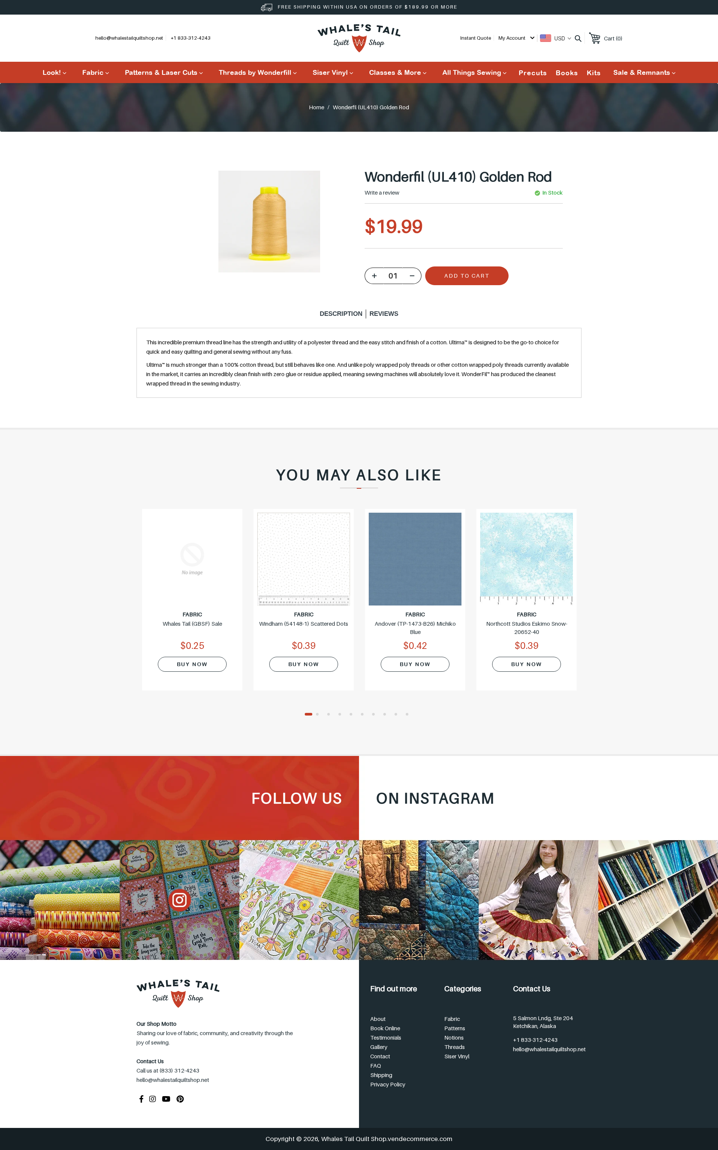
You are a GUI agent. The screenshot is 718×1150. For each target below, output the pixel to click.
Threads (454, 1046)
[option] (192, 604)
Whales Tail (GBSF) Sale (192, 623)
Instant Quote (475, 38)
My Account (512, 38)
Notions (454, 1037)
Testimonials (385, 1037)
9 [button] (398, 715)
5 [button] (353, 715)
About (378, 1018)
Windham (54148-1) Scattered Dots (303, 623)
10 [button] (409, 715)
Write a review (382, 192)
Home (316, 107)
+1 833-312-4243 (535, 1039)
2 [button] (319, 715)
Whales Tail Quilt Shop (353, 1139)
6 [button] (364, 715)
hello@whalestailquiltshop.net (129, 38)
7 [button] (376, 715)
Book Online (385, 1028)
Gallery (378, 1046)
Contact (380, 1056)
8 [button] (387, 715)
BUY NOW (192, 664)
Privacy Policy (387, 1084)
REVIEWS (383, 313)
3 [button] (331, 715)
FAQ (375, 1065)
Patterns (454, 1028)
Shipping (381, 1074)
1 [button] (308, 715)
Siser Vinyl (456, 1056)
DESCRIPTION (341, 313)
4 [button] (342, 715)
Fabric (452, 1018)
